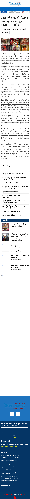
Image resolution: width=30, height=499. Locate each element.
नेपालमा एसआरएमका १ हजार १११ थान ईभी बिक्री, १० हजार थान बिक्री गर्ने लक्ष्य (14, 178)
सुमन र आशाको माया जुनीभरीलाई (10, 192)
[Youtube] (18, 414)
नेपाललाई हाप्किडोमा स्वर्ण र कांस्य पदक (11, 183)
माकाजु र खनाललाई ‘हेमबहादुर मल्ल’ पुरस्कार (13, 215)
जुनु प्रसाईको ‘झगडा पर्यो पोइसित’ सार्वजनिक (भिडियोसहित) (12, 196)
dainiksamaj (6, 29)
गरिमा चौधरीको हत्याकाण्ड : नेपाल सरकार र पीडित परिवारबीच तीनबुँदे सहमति (14, 207)
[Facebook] (12, 414)
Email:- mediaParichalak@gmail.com (11, 437)
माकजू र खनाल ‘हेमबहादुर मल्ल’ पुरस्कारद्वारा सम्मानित (15, 174)
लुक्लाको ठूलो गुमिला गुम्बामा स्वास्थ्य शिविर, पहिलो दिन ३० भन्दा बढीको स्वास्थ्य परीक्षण (15, 202)
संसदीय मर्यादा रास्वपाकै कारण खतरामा (11, 212)
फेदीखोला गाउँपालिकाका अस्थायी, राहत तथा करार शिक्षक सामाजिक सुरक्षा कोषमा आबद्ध (16, 187)
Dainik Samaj (17, 494)
